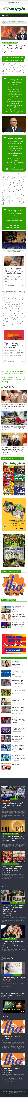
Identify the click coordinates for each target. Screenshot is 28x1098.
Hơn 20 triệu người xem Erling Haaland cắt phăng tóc (18, 616)
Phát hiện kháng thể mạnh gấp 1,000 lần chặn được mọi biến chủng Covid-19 (18, 757)
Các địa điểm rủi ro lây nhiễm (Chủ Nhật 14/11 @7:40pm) (18, 673)
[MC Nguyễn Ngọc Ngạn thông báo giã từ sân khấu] (6, 727)
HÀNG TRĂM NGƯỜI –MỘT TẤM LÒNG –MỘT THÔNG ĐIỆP (13, 805)
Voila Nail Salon (16, 764)
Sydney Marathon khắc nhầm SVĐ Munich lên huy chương (18, 608)
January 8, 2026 (18, 169)
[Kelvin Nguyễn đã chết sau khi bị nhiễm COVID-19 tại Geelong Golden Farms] (6, 706)
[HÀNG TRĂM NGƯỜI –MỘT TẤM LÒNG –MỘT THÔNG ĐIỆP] (13, 786)
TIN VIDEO (21, 903)
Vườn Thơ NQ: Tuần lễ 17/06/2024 (11, 1070)
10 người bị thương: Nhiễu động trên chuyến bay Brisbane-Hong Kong (14, 427)
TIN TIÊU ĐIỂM (6, 800)
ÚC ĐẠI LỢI (14, 42)
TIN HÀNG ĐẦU (6, 42)
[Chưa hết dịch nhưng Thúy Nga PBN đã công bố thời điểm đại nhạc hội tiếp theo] (6, 716)
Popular (15, 658)
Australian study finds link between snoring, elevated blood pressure (13, 405)
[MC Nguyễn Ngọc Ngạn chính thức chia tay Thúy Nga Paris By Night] (6, 735)
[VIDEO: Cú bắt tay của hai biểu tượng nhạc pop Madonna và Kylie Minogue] (13, 925)
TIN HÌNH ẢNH (14, 799)
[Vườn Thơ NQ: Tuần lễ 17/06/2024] (13, 1053)
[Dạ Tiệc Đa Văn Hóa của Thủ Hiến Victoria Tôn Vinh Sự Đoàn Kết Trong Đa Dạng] (6, 623)
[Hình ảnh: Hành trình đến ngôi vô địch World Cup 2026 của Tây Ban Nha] (13, 851)
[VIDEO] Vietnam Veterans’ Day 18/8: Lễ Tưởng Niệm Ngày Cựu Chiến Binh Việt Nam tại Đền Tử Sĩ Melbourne (13, 910)
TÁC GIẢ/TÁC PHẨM (7, 975)
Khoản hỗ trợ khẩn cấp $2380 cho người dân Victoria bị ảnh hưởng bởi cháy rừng (14, 380)
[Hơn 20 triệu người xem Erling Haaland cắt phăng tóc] (6, 614)
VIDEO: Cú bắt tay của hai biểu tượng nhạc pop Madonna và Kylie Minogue (13, 943)
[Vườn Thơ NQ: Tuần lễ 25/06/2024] (13, 1021)
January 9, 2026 (18, 112)
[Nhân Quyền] (3, 15)
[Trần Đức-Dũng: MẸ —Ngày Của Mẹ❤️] (13, 962)
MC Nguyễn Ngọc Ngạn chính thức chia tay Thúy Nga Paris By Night (18, 738)
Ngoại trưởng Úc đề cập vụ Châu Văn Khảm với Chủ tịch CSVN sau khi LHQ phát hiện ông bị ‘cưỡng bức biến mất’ (13, 450)
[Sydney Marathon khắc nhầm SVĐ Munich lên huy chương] (6, 606)
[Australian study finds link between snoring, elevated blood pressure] (14, 391)
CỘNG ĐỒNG (6, 799)
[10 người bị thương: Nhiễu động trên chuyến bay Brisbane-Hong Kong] (14, 412)
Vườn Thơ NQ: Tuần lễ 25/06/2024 (11, 1037)
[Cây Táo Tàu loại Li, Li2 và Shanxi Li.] (6, 689)
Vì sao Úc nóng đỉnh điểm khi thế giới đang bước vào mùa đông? (14, 372)
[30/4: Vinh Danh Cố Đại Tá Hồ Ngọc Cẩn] (6, 698)
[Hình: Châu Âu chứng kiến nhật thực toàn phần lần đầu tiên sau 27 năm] (13, 820)
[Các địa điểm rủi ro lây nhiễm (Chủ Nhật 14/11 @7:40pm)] (6, 670)
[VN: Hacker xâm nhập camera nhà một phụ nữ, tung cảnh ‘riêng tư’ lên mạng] (6, 679)
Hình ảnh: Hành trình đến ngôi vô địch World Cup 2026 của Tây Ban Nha (12, 869)
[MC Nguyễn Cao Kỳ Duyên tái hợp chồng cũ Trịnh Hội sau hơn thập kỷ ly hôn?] (6, 660)
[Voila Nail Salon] (6, 763)
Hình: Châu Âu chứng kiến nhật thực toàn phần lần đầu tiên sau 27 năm (13, 838)
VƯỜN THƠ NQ (6, 1033)
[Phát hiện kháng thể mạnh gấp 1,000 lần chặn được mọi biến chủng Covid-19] (6, 754)
